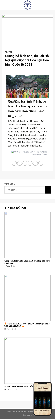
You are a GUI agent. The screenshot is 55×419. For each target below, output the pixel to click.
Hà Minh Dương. (26, 412)
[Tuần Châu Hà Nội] (27, 5)
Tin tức (8, 52)
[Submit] (48, 189)
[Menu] (4, 5)
